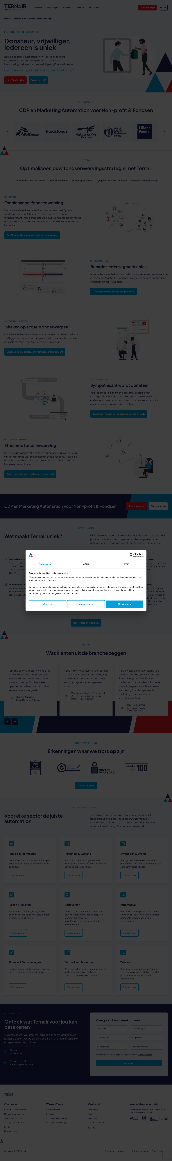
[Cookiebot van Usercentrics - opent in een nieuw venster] (132, 555)
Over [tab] (126, 564)
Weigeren (47, 604)
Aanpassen (84, 604)
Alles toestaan (124, 604)
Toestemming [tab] (45, 564)
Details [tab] (86, 564)
